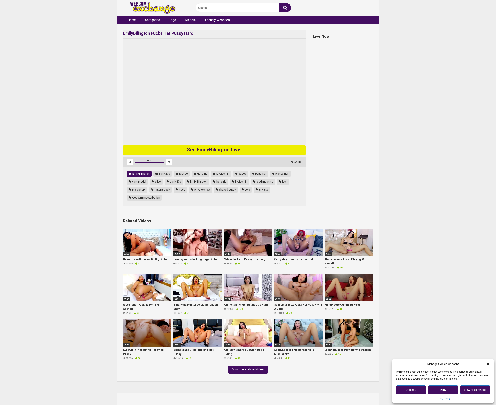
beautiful (260, 173)
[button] (488, 364)
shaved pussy (227, 189)
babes (242, 173)
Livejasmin (222, 173)
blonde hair (282, 173)
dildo (157, 181)
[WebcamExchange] (150, 8)
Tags (172, 20)
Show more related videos (248, 369)
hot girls (221, 181)
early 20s (175, 181)
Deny (443, 390)
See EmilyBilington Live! (214, 150)
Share (298, 161)
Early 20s (164, 173)
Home (132, 20)
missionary (139, 189)
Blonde (183, 173)
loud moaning (264, 181)
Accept (411, 390)
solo (247, 189)
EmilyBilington (141, 173)
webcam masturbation (146, 197)
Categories (152, 20)
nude (181, 189)
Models (190, 20)
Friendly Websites (217, 20)
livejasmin (241, 181)
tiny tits (263, 189)
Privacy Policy (443, 398)
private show (202, 189)
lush (284, 181)
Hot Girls (201, 173)
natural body (162, 189)
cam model (139, 181)
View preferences (475, 390)
